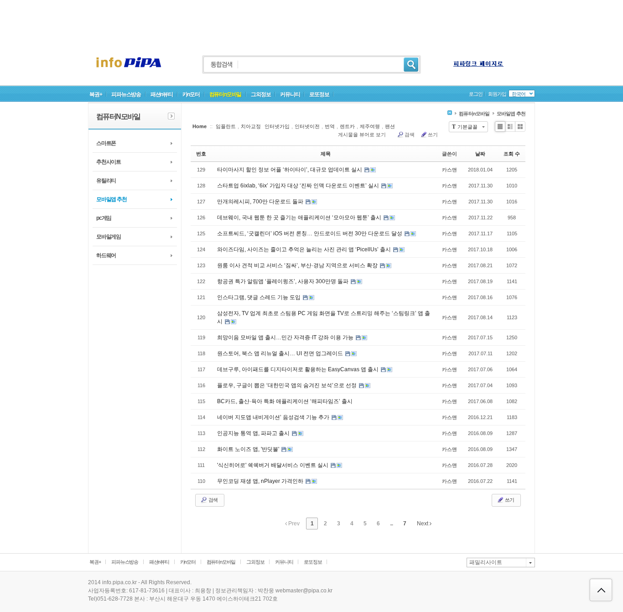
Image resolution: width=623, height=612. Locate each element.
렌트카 (347, 126)
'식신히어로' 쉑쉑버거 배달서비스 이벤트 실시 (273, 465)
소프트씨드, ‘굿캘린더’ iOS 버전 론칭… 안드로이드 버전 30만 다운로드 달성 (310, 233)
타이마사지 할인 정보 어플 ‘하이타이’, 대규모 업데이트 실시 (290, 169)
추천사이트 (108, 162)
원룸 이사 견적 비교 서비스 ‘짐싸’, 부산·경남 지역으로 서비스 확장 (298, 265)
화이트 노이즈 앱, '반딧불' (248, 449)
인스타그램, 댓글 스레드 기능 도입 (259, 297)
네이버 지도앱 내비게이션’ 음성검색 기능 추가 (274, 417)
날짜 (480, 153)
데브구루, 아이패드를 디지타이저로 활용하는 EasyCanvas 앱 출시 (298, 369)
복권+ (95, 94)
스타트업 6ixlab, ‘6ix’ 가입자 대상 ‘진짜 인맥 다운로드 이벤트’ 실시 (298, 185)
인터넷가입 (277, 126)
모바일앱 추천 (111, 199)
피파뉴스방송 (126, 94)
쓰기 (433, 134)
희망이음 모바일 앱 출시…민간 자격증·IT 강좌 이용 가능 (286, 337)
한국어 (518, 94)
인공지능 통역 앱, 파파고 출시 (254, 433)
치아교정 (251, 126)
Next (423, 523)
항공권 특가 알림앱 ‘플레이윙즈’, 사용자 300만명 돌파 (283, 281)
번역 (330, 126)
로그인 (476, 94)
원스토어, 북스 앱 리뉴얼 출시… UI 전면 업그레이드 (280, 353)
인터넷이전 (307, 126)
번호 (201, 153)
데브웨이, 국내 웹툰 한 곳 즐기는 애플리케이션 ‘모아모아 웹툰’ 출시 (300, 217)
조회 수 (512, 153)
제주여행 (370, 126)
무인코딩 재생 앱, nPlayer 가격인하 (261, 481)
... (391, 523)
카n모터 (191, 94)
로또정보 (319, 94)
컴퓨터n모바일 (225, 94)
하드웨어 (106, 255)
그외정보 (260, 94)
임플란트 (226, 126)
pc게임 (103, 218)
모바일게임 (108, 236)
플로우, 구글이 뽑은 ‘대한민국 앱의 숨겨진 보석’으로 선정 (287, 385)
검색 (410, 134)
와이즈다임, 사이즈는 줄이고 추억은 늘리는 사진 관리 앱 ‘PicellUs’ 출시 (304, 249)
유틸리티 (106, 180)
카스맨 (449, 169)
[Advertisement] (311, 20)
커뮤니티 (290, 94)
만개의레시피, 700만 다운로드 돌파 (261, 201)
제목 (326, 153)
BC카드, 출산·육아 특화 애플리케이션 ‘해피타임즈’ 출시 (285, 401)
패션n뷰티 (162, 94)
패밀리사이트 (485, 562)
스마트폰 (106, 143)
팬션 (390, 126)
